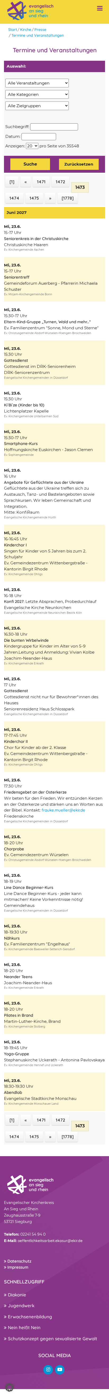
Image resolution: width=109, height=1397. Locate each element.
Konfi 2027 (14, 601)
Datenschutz (18, 1261)
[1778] (68, 198)
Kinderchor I (15, 544)
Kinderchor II (16, 741)
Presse (40, 29)
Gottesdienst (16, 360)
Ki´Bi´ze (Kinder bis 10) (24, 404)
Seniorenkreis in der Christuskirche (36, 238)
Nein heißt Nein (23, 1327)
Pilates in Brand (18, 1015)
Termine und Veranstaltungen (37, 35)
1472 (60, 181)
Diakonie (16, 1294)
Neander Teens (18, 976)
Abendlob (13, 1092)
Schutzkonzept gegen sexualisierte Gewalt (52, 1338)
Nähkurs (12, 938)
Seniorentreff (16, 277)
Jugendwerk (20, 1305)
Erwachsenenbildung (29, 1316)
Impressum (17, 1267)
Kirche (25, 29)
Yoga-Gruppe (16, 1053)
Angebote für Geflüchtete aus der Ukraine (44, 482)
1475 (34, 198)
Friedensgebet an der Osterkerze (35, 792)
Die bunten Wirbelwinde (26, 640)
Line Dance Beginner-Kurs (28, 887)
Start (12, 29)
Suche (30, 164)
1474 (14, 198)
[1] (12, 181)
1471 (41, 181)
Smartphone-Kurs (21, 443)
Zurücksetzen (78, 164)
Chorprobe (14, 848)
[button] (9, 1387)
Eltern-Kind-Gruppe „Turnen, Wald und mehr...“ (47, 321)
